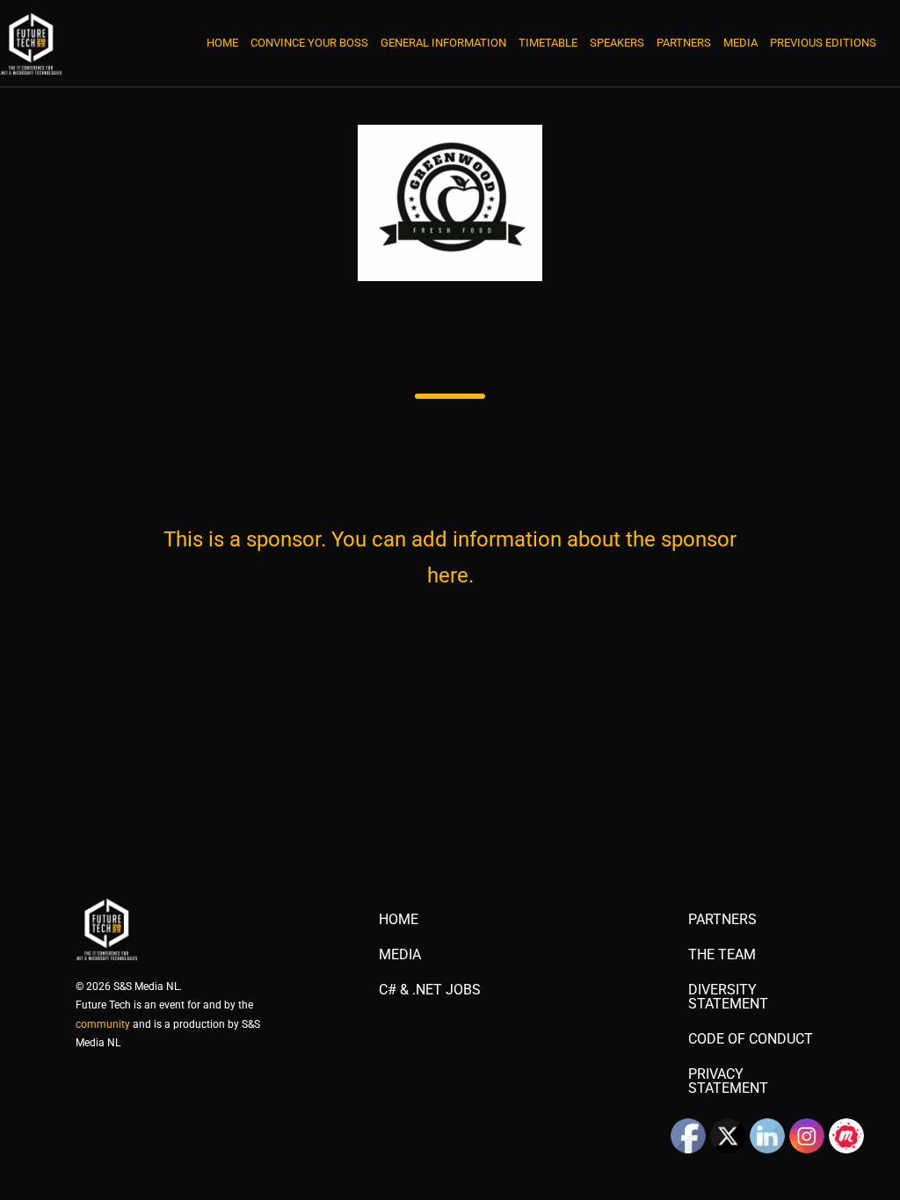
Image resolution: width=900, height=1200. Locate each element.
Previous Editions (823, 42)
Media (740, 42)
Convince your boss (309, 42)
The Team (722, 955)
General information (443, 42)
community (103, 1024)
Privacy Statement (728, 1081)
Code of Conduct (750, 1039)
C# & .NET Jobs (430, 990)
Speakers (617, 42)
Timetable (548, 42)
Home (222, 42)
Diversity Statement (728, 997)
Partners (684, 42)
